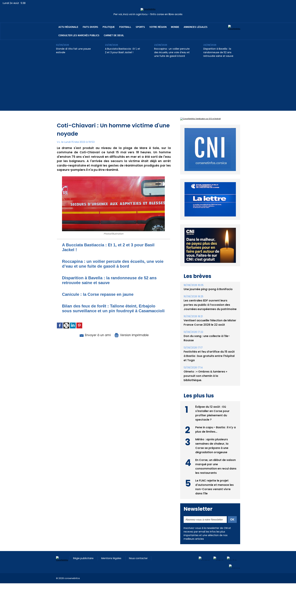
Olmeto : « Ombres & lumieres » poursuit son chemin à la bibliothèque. (205, 376)
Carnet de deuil (114, 35)
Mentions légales (111, 558)
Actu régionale (68, 27)
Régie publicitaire (83, 558)
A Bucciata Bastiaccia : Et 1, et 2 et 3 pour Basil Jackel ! (122, 50)
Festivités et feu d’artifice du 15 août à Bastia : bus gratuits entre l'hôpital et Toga (209, 356)
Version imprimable (134, 335)
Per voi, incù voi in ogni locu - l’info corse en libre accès (148, 14)
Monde (175, 27)
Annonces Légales (195, 27)
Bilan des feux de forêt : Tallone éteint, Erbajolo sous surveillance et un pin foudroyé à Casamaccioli (113, 308)
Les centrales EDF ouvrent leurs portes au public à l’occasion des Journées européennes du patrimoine (210, 305)
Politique (109, 27)
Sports (140, 27)
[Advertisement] (148, 87)
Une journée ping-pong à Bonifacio (208, 289)
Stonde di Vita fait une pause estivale (73, 50)
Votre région (157, 27)
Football (125, 27)
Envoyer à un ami (97, 335)
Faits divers (90, 27)
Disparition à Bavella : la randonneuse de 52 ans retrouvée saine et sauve (218, 52)
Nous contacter (138, 558)
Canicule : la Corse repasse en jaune (97, 294)
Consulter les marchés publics (78, 35)
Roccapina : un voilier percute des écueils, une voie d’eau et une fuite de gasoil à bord (172, 52)
